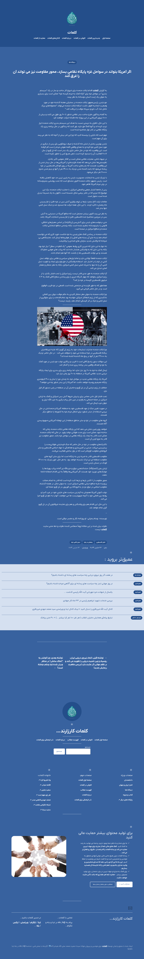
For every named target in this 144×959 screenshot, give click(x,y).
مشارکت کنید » (124, 884)
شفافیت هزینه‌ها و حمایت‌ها (102, 884)
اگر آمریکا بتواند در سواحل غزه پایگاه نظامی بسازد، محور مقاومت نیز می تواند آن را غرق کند (72, 74)
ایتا (39, 922)
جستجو (87, 747)
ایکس (15, 922)
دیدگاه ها (72, 62)
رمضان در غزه (88, 542)
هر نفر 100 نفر (136, 618)
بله (38, 925)
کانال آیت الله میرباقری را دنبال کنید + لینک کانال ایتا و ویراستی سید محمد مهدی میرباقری (72, 609)
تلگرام (33, 922)
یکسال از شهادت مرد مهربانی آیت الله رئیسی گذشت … (88, 592)
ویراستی (24, 922)
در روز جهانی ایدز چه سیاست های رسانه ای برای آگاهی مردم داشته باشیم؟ (79, 583)
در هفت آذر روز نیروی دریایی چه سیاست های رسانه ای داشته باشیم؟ (81, 575)
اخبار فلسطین (100, 542)
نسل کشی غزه (75, 542)
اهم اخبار (138, 584)
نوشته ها (138, 575)
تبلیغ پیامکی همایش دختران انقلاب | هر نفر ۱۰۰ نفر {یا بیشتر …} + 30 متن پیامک (76, 618)
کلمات (72, 32)
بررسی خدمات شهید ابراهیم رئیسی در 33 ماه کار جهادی (87, 601)
